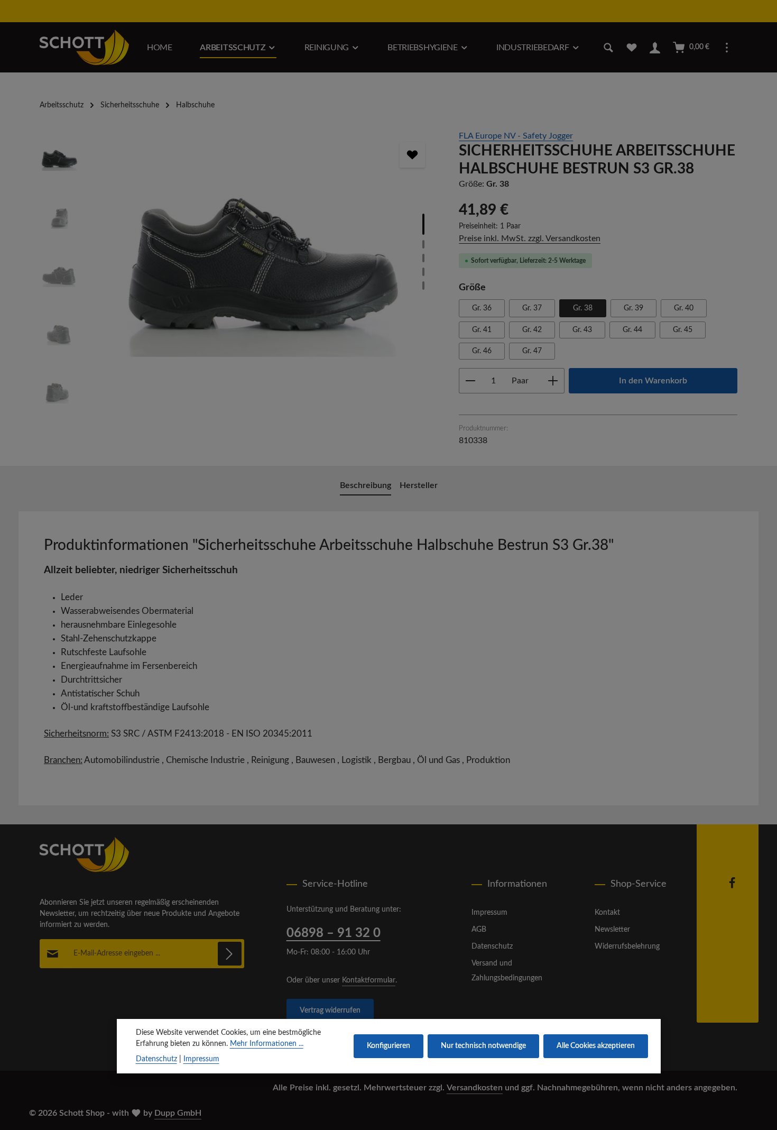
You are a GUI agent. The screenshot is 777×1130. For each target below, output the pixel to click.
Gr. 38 (583, 308)
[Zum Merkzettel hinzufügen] (412, 155)
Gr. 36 (482, 308)
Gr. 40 (683, 308)
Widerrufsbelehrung (627, 946)
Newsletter (612, 929)
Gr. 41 (482, 330)
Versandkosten (475, 1087)
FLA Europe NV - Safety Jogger (516, 136)
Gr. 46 (482, 351)
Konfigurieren (388, 1046)
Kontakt (607, 912)
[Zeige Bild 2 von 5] (423, 244)
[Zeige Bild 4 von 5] (423, 272)
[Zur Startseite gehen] (84, 47)
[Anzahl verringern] (470, 380)
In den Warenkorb (653, 380)
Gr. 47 (532, 351)
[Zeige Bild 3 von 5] (423, 258)
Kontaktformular (368, 980)
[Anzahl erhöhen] (553, 380)
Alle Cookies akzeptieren (596, 1046)
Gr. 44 (632, 330)
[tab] (365, 485)
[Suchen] (608, 47)
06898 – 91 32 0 (333, 933)
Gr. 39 (633, 308)
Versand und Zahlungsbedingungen (506, 971)
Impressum (489, 912)
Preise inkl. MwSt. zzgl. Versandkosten (529, 238)
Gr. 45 (682, 330)
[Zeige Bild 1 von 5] (423, 224)
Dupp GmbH (177, 1113)
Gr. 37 (532, 308)
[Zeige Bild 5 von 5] (423, 285)
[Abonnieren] (230, 954)
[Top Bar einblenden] (726, 47)
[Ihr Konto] (654, 47)
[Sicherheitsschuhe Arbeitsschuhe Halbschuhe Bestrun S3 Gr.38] (263, 243)
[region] (238, 275)
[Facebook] (732, 886)
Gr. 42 (532, 330)
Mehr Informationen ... (266, 1044)
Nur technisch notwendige (483, 1046)
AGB (478, 929)
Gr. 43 (582, 330)
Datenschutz (492, 946)
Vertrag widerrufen (330, 1010)
